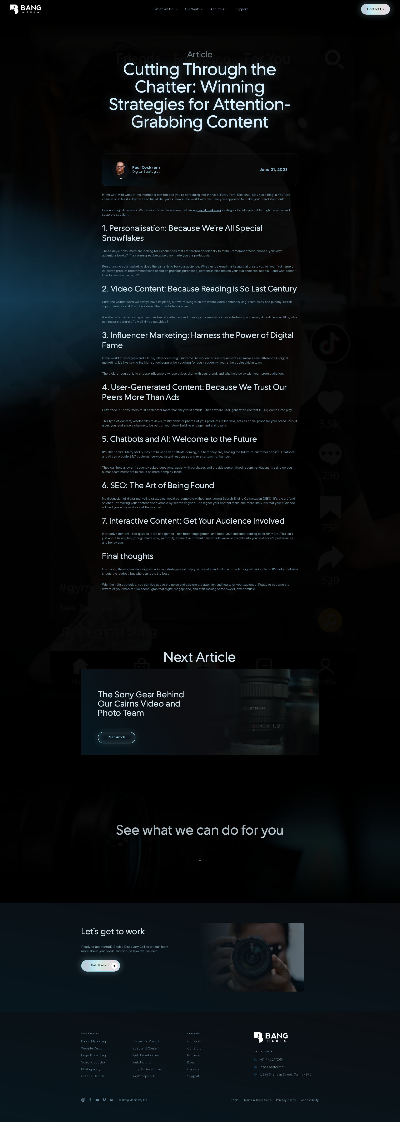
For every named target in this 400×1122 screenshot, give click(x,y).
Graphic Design (92, 1076)
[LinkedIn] (111, 1100)
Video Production (94, 1062)
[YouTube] (97, 1100)
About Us (217, 9)
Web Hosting (141, 1062)
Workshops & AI (143, 1076)
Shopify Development (148, 1069)
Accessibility (310, 1100)
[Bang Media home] (25, 9)
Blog (190, 1062)
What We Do (164, 9)
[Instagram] (83, 1100)
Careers (193, 1069)
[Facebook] (90, 1100)
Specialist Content (145, 1048)
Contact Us (375, 9)
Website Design (92, 1048)
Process (193, 1055)
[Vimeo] (104, 1100)
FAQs (235, 1100)
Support (242, 9)
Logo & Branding (93, 1055)
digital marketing (209, 210)
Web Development (146, 1055)
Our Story (194, 1048)
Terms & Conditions (257, 1100)
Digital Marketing (93, 1041)
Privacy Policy (286, 1100)
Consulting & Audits (146, 1041)
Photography (90, 1069)
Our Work (192, 9)
